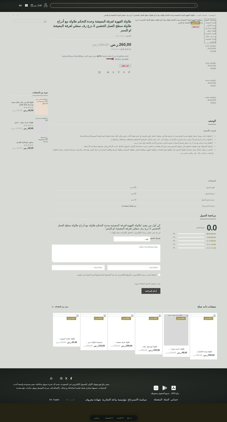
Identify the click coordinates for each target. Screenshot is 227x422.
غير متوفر (195, 27)
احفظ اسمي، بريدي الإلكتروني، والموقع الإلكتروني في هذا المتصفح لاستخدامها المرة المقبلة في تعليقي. (116, 275)
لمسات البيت (202, 15)
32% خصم (71, 318)
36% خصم (153, 318)
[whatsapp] (51, 378)
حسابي (96, 418)
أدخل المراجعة (151, 291)
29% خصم (208, 318)
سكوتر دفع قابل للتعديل (24, 142)
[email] (56, 378)
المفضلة (108, 418)
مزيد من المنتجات (61, 307)
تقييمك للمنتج (155, 238)
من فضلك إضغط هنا (129, 206)
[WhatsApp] (113, 72)
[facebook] (71, 378)
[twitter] (66, 378)
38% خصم (126, 318)
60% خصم (195, 23)
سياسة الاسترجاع (137, 399)
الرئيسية (212, 15)
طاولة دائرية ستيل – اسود (24, 122)
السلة (119, 418)
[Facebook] (129, 72)
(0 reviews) (115, 49)
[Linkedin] (108, 72)
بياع (128, 418)
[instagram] (61, 378)
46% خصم (98, 318)
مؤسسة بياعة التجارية (114, 399)
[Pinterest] (119, 72)
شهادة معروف (93, 399)
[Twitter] (124, 72)
